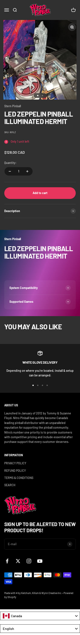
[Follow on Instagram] (29, 561)
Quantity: (10, 163)
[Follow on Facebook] (7, 561)
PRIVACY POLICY (15, 463)
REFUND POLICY (15, 470)
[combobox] (40, 616)
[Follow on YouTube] (40, 561)
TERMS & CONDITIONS (18, 478)
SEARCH (9, 485)
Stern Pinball (12, 106)
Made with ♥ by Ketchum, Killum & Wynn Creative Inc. (33, 592)
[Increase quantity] (27, 171)
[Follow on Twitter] (18, 561)
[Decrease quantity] (9, 171)
